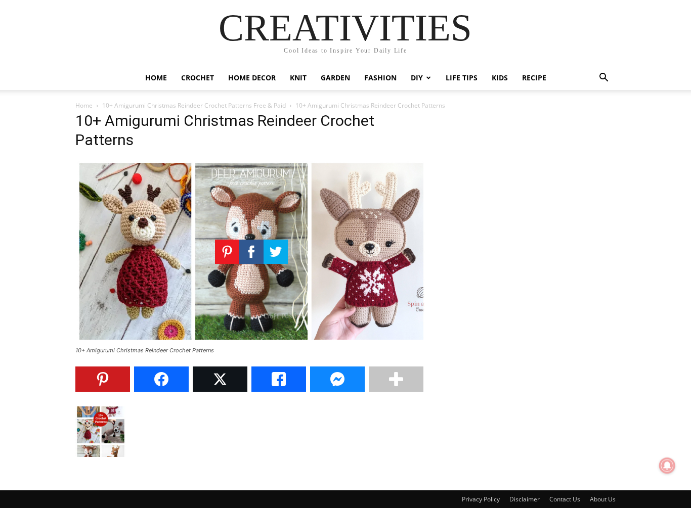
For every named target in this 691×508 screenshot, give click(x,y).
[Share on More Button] (396, 379)
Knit (298, 77)
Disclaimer (524, 499)
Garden (335, 77)
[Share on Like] (278, 379)
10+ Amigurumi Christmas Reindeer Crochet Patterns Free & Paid (194, 105)
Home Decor (252, 77)
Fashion (380, 77)
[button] (603, 78)
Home (156, 77)
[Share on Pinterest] (102, 379)
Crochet (197, 77)
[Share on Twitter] (220, 379)
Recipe (534, 77)
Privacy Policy (481, 499)
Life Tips (462, 77)
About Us (603, 499)
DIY (417, 77)
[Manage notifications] (667, 465)
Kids (500, 77)
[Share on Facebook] (161, 379)
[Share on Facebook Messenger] (337, 379)
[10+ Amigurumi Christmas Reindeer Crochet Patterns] (251, 341)
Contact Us (564, 499)
